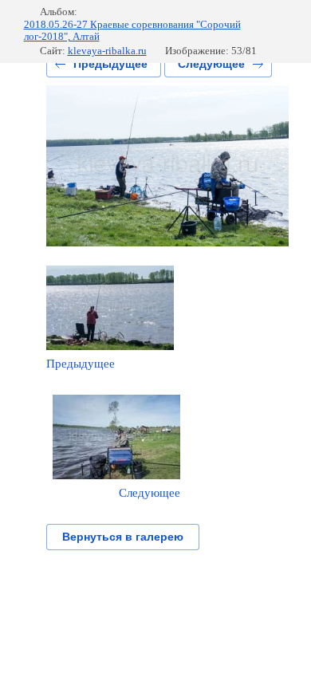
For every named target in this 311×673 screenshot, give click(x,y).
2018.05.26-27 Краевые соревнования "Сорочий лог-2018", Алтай (132, 30)
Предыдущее (110, 63)
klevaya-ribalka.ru (107, 51)
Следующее (211, 63)
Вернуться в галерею (122, 536)
